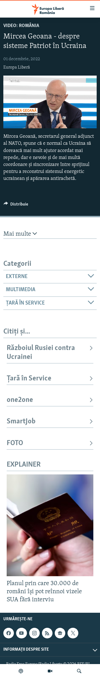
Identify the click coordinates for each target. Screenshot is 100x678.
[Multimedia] (50, 671)
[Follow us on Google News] (60, 633)
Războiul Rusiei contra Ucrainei (41, 352)
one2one (20, 400)
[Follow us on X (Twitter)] (73, 633)
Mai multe (17, 234)
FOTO (15, 443)
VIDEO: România (21, 25)
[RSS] (47, 633)
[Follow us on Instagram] (34, 633)
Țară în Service (29, 378)
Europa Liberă (16, 67)
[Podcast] (20, 671)
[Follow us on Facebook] (8, 633)
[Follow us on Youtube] (21, 633)
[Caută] (79, 671)
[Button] (16, 205)
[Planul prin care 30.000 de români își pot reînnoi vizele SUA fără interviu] (50, 525)
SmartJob (21, 421)
